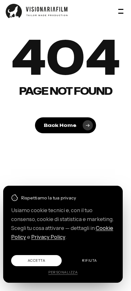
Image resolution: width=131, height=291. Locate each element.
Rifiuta (89, 260)
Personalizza (63, 272)
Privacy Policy (48, 237)
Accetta (36, 260)
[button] (121, 11)
